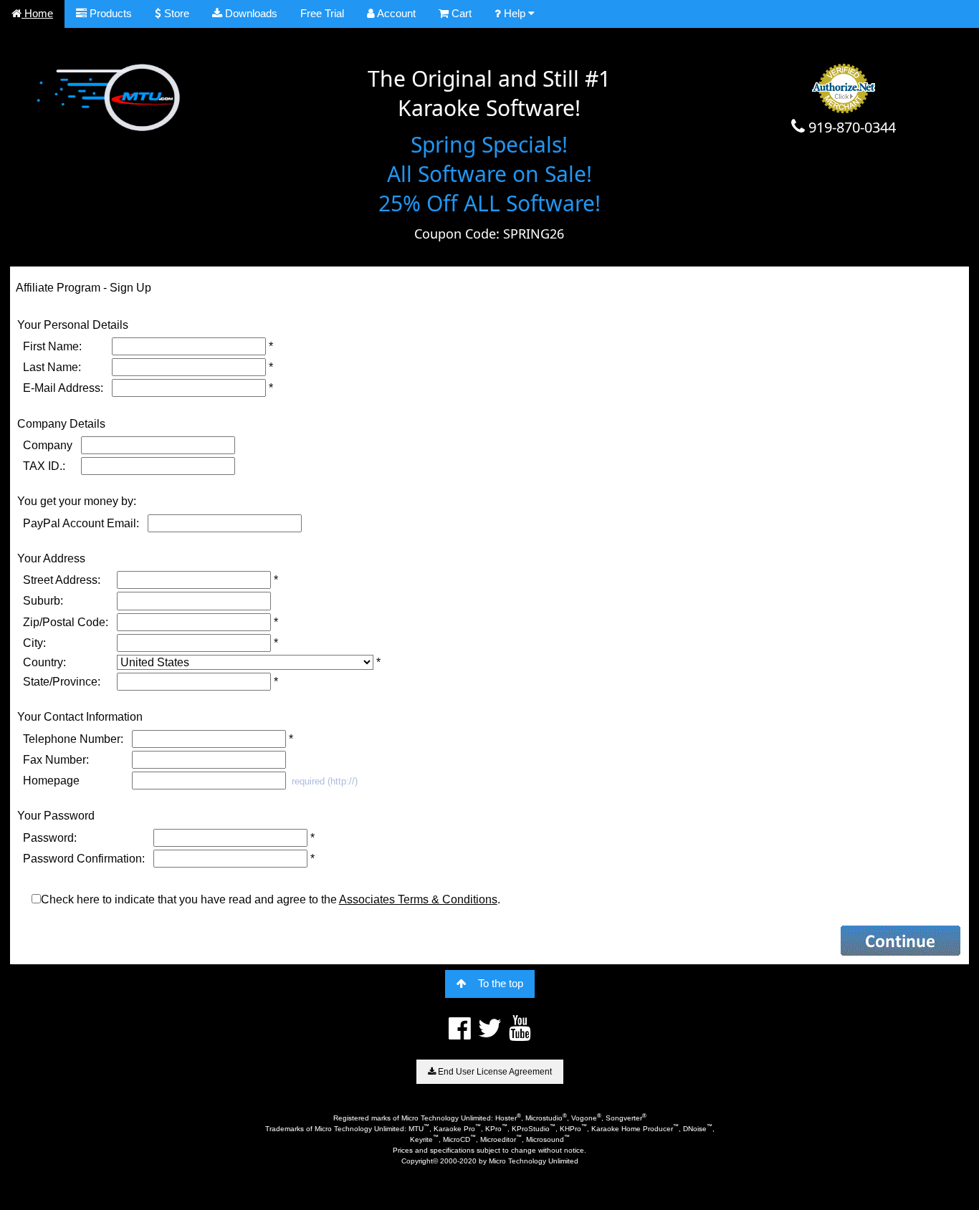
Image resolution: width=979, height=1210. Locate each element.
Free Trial (322, 13)
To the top (500, 983)
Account (395, 13)
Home (37, 13)
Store (175, 13)
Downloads (249, 13)
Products (109, 13)
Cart (460, 13)
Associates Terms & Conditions (418, 899)
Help (514, 13)
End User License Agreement (494, 1072)
